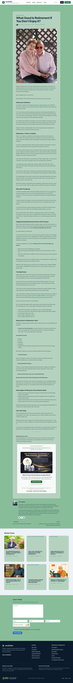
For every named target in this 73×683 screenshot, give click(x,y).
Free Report (67, 2)
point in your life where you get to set (40, 297)
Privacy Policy (37, 629)
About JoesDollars (6, 654)
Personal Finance (36, 657)
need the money (45, 122)
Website (48, 621)
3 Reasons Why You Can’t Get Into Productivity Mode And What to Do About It (49, 523)
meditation (27, 314)
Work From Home (36, 655)
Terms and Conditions (24, 629)
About (45, 2)
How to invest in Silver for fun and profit (22, 522)
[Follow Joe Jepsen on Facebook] (19, 518)
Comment (16, 605)
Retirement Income (20, 15)
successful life (52, 191)
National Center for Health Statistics (38, 105)
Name (15, 621)
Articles (33, 2)
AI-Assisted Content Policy (58, 659)
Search (62, 2)
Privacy (66, 678)
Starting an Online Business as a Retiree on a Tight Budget (58, 580)
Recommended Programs (57, 649)
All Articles (34, 649)
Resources (39, 2)
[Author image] (17, 25)
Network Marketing (36, 653)
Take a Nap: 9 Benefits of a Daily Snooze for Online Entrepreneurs (35, 553)
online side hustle (39, 212)
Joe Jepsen (22, 24)
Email (31, 621)
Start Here (28, 2)
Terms (53, 655)
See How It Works (36, 481)
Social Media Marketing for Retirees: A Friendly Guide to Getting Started (13, 553)
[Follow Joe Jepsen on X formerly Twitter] (22, 518)
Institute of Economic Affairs (24, 164)
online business (27, 264)
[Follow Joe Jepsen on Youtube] (24, 518)
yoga (23, 314)
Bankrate (30, 115)
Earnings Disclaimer (56, 657)
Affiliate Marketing (36, 651)
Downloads (54, 651)
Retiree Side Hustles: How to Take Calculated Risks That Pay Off (13, 581)
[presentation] (14, 542)
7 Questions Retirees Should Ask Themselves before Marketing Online (35, 581)
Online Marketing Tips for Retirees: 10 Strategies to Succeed (57, 553)
